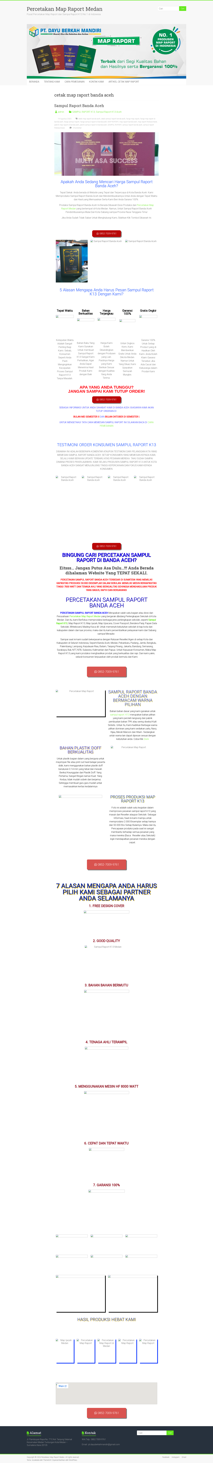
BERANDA (34, 81)
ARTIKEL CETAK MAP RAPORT (124, 81)
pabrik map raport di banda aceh (66, 125)
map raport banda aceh (128, 122)
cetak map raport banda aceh (89, 119)
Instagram (176, 1457)
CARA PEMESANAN (74, 81)
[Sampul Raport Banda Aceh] (106, 133)
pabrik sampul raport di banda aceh (93, 125)
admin (61, 111)
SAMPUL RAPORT (115, 125)
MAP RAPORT (113, 122)
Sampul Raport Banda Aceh (79, 105)
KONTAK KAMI (96, 81)
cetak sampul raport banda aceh (113, 119)
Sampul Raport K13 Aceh (109, 111)
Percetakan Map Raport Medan (64, 8)
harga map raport (132, 119)
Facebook (165, 1457)
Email (184, 1457)
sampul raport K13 (120, 714)
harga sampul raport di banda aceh (93, 122)
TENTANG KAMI (52, 81)
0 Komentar (77, 128)
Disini (146, 739)
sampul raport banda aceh (132, 125)
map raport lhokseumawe (147, 122)
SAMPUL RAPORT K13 (83, 111)
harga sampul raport (71, 122)
